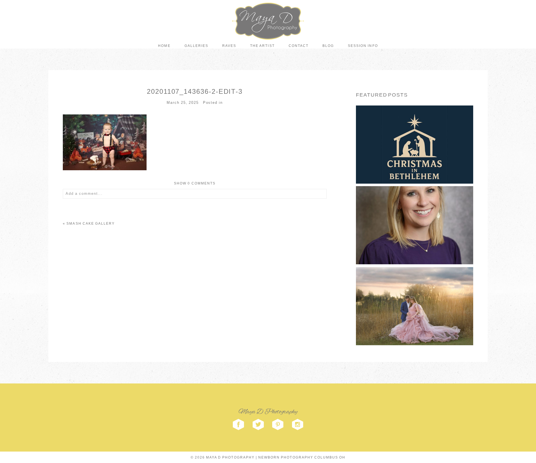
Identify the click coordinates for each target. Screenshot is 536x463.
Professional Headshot (414, 215)
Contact (298, 46)
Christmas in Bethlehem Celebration (414, 134)
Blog (328, 46)
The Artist (262, 46)
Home (164, 46)
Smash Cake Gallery (90, 223)
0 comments (195, 183)
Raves (229, 46)
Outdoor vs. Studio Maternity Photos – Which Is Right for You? (414, 296)
